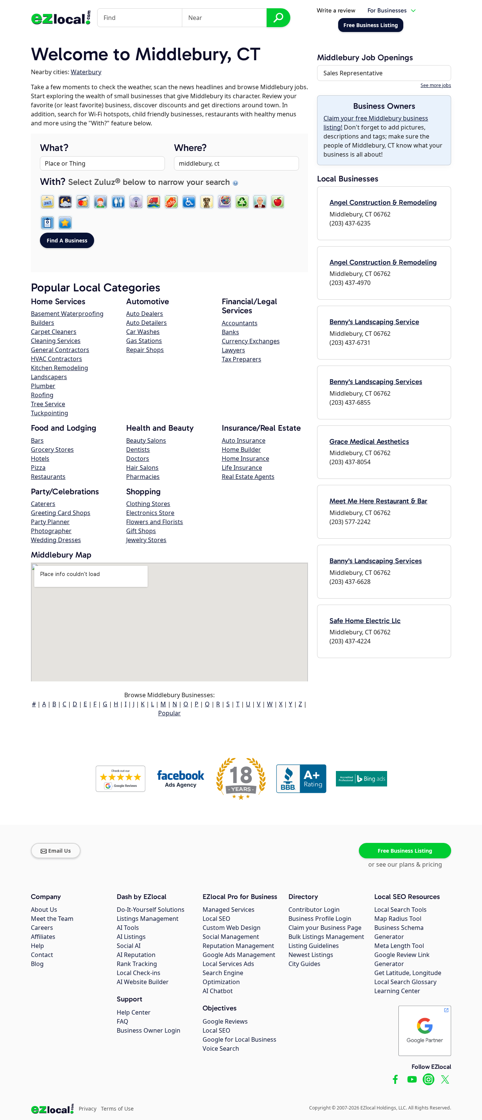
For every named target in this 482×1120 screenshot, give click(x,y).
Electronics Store (150, 513)
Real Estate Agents (248, 476)
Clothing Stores (148, 504)
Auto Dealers (144, 313)
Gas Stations (144, 341)
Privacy (87, 1108)
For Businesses (387, 10)
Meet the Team (52, 918)
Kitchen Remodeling (59, 368)
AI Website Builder (143, 982)
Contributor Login (314, 909)
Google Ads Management (239, 955)
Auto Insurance (243, 440)
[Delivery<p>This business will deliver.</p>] (153, 201)
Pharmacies (143, 476)
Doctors (137, 458)
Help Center (134, 1012)
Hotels (40, 458)
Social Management (231, 937)
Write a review (336, 10)
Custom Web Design (232, 927)
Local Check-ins (138, 973)
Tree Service (48, 404)
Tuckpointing (49, 413)
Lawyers (233, 350)
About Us (44, 909)
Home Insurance (245, 458)
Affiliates (43, 937)
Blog (37, 964)
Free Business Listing (405, 850)
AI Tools (128, 927)
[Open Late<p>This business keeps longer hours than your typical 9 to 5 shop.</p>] (65, 201)
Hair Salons (142, 467)
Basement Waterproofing (67, 313)
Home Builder (241, 449)
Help (37, 946)
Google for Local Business (239, 1039)
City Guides (304, 964)
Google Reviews (225, 1021)
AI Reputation (136, 955)
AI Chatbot (218, 991)
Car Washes (143, 332)
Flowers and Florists (154, 522)
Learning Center (397, 991)
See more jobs (436, 85)
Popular (169, 713)
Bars (37, 440)
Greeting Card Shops (60, 513)
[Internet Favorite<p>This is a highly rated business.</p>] (65, 222)
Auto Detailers (146, 322)
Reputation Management (238, 946)
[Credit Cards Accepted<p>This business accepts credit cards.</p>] (82, 201)
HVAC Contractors (56, 359)
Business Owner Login (148, 1030)
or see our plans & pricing (405, 864)
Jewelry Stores (146, 540)
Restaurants (48, 476)
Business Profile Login (319, 918)
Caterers (43, 504)
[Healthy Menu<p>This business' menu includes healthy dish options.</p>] (277, 201)
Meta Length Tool (399, 946)
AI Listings (131, 937)
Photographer (51, 531)
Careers (42, 927)
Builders (42, 322)
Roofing (42, 395)
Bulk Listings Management (326, 937)
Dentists (138, 449)
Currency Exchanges (251, 341)
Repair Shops (145, 350)
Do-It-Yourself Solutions (151, 909)
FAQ (122, 1021)
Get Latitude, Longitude (407, 973)
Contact (42, 955)
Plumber (43, 386)
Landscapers (49, 377)
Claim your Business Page (325, 927)
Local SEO (216, 918)
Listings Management (147, 918)
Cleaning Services (56, 341)
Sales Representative (353, 73)
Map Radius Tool (397, 918)
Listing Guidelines (313, 946)
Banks (230, 332)
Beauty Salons (146, 440)
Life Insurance (242, 467)
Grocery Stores (52, 449)
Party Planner (50, 522)
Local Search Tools (400, 909)
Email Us (59, 850)
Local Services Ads (228, 964)
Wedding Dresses (56, 540)
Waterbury (86, 72)
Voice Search (221, 1048)
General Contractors (60, 350)
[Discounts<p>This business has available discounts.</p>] (171, 201)
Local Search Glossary (405, 982)
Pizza (38, 467)
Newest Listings (310, 955)
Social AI (128, 946)
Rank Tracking (137, 964)
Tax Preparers (241, 359)
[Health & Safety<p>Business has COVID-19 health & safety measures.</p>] (47, 222)
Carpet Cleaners (53, 332)
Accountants (240, 323)
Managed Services (229, 909)
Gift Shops (141, 531)
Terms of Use (117, 1108)
